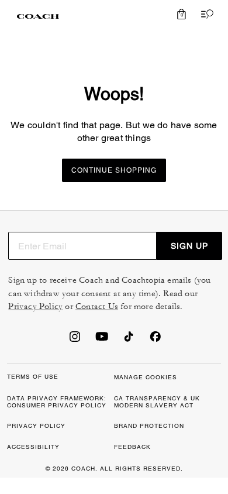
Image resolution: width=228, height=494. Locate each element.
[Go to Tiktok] (129, 340)
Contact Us (96, 306)
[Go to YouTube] (102, 340)
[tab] (38, 16)
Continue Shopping (114, 170)
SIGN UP (189, 246)
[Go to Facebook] (155, 340)
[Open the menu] (205, 14)
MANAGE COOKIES (145, 377)
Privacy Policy (35, 306)
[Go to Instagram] (75, 340)
